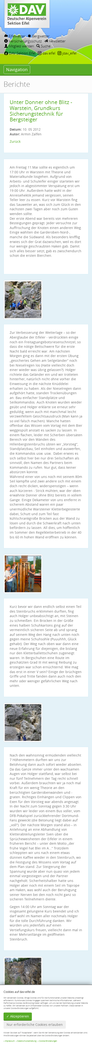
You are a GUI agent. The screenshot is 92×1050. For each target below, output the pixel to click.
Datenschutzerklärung (26, 1041)
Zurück (15, 141)
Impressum (10, 1041)
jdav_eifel (68, 53)
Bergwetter (40, 36)
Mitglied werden (21, 46)
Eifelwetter (16, 36)
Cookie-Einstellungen (48, 1041)
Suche (45, 46)
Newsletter (57, 41)
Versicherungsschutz (25, 41)
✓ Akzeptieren (17, 1016)
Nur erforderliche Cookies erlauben (35, 1024)
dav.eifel (48, 53)
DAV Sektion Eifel (21, 53)
